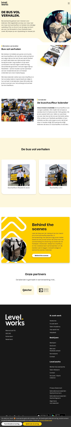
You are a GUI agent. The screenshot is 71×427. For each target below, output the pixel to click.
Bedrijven (53, 343)
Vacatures (53, 321)
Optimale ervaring (32, 424)
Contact (52, 357)
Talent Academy (55, 327)
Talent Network (55, 370)
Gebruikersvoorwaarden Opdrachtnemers (58, 392)
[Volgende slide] (66, 176)
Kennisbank (54, 354)
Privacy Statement (56, 388)
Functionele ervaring (11, 424)
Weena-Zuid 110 (10, 330)
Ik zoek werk (54, 324)
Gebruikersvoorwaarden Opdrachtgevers (58, 397)
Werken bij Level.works (57, 367)
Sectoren (53, 346)
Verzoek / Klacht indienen (55, 377)
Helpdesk (53, 332)
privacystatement (46, 420)
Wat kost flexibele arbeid (55, 350)
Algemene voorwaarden (54, 402)
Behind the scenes (41, 255)
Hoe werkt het (54, 330)
